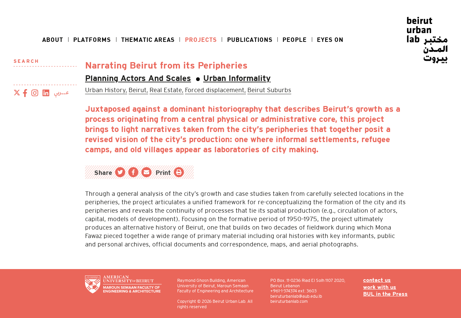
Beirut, (138, 90)
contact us (377, 280)
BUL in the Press (385, 294)
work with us (379, 287)
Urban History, (106, 90)
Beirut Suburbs (269, 90)
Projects (201, 39)
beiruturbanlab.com (289, 301)
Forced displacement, (215, 90)
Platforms (92, 39)
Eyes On (330, 39)
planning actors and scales (138, 79)
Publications (250, 39)
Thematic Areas (148, 39)
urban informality (237, 79)
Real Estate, (167, 90)
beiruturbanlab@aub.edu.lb (296, 296)
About (52, 39)
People (294, 39)
